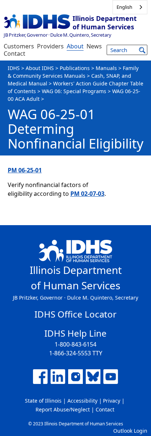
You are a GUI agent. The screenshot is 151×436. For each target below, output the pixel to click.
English (124, 7)
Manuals (106, 68)
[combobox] (130, 7)
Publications (75, 68)
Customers (19, 46)
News (94, 46)
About (75, 46)
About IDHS (40, 68)
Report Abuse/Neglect (63, 409)
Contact (14, 54)
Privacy (111, 400)
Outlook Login (130, 430)
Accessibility (82, 400)
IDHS (14, 68)
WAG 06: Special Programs (74, 91)
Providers (50, 46)
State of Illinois (43, 400)
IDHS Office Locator (75, 314)
